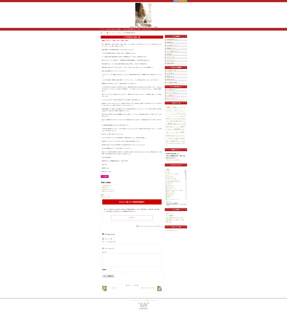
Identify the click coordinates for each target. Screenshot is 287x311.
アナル (179, 107)
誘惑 (171, 143)
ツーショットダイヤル (172, 92)
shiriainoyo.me (143, 307)
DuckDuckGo (170, 187)
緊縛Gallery (169, 182)
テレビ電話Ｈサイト (171, 89)
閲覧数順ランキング (171, 48)
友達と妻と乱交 (106, 185)
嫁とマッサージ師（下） (108, 191)
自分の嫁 (155, 226)
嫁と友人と (105, 187)
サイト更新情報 (169, 215)
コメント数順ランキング (172, 51)
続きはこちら (168, 201)
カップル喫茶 (175, 110)
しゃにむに (169, 184)
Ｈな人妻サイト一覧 (171, 70)
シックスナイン (176, 111)
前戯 (184, 118)
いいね (104, 176)
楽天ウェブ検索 (170, 191)
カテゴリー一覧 (170, 57)
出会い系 (178, 119)
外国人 (179, 124)
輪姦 (175, 143)
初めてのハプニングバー (108, 189)
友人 (168, 121)
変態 (172, 124)
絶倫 (183, 141)
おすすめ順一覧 (170, 73)
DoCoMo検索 (170, 176)
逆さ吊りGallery (170, 193)
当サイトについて (147, 29)
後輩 (172, 129)
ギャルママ (170, 111)
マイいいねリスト (171, 60)
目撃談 (177, 138)
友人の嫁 (175, 121)
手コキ (170, 132)
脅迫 (167, 143)
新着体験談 (170, 42)
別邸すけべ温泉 (170, 185)
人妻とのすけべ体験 (171, 178)
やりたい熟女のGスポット (173, 199)
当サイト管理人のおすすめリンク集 (174, 217)
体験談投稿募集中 (172, 39)
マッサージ (169, 116)
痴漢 (172, 138)
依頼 (152, 226)
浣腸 (178, 132)
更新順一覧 (171, 79)
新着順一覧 (170, 76)
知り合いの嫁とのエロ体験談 (114, 29)
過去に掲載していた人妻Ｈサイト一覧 (175, 219)
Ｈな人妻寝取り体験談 (172, 82)
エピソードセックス (171, 188)
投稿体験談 (169, 54)
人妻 (146, 226)
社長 (179, 141)
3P (144, 226)
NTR (139, 226)
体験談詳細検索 (170, 63)
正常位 (174, 132)
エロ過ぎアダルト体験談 (172, 173)
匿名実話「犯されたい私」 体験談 (175, 190)
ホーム (102, 29)
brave (168, 197)
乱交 (142, 226)
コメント (104, 252)
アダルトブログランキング (173, 179)
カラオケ (181, 110)
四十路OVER (170, 194)
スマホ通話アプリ (171, 95)
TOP (132, 300)
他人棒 (172, 118)
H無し (171, 107)
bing (168, 175)
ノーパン (170, 114)
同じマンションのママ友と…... (174, 160)
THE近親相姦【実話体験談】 (173, 181)
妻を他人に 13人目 (105, 196)
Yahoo (168, 172)
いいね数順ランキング (172, 45)
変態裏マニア (170, 196)
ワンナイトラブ (176, 116)
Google (168, 170)
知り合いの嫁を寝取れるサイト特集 (131, 29)
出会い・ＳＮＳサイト (172, 98)
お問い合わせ (169, 222)
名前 (132, 270)
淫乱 (149, 226)
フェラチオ (179, 114)
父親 (180, 136)
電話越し (180, 143)
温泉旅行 (174, 136)
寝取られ (160, 226)
